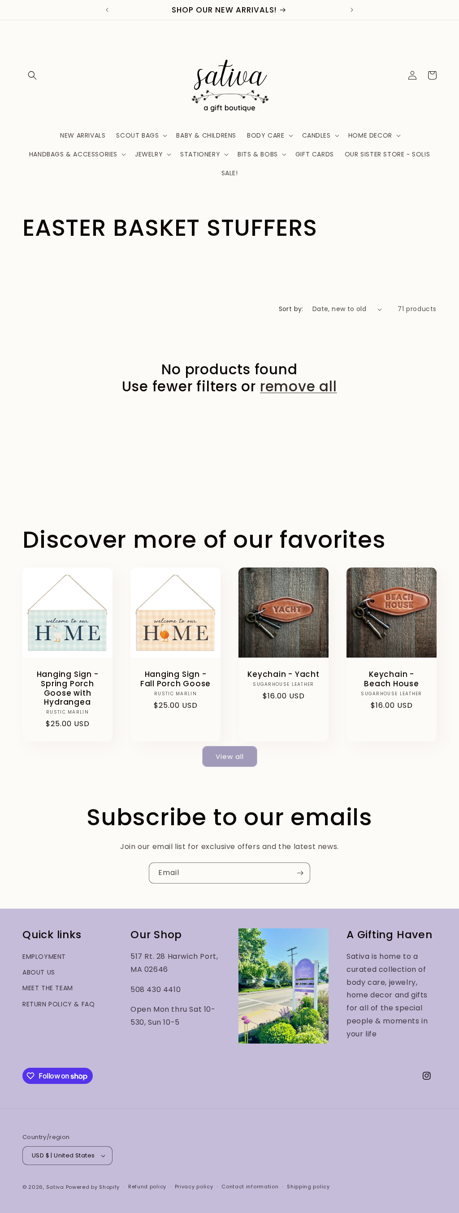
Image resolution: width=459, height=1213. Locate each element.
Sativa (55, 1187)
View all (230, 756)
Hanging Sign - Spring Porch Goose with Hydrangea (68, 688)
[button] (32, 75)
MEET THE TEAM (47, 987)
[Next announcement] (352, 10)
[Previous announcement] (107, 10)
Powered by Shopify (93, 1187)
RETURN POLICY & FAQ (58, 1004)
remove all (298, 386)
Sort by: (291, 308)
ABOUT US (38, 972)
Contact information (249, 1186)
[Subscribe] (300, 873)
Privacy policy (194, 1186)
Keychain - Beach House (391, 679)
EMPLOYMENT (44, 956)
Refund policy (147, 1186)
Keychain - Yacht (283, 674)
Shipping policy (308, 1186)
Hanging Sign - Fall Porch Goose (175, 679)
